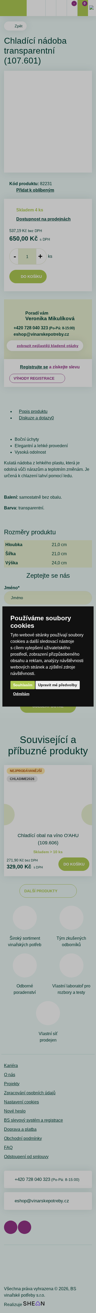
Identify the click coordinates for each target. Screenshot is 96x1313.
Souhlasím (22, 685)
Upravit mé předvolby (57, 685)
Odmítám (21, 694)
